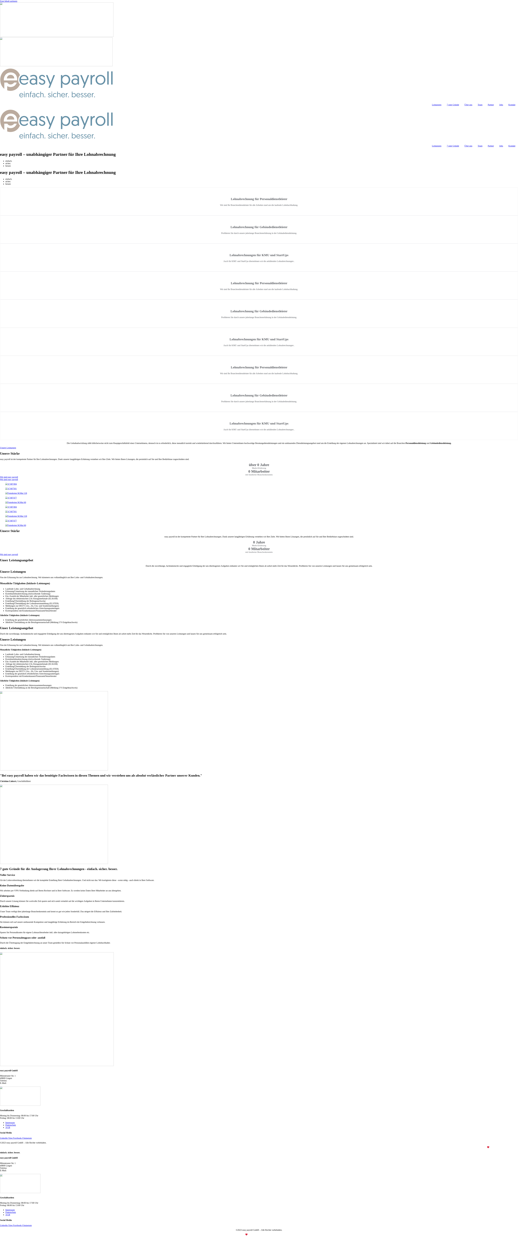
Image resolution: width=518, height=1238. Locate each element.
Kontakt (511, 105)
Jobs (501, 105)
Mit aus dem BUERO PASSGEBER (500, 1147)
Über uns (468, 105)
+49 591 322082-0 (15, 1081)
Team (480, 105)
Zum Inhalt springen (8, 1)
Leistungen (436, 105)
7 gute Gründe (453, 105)
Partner (491, 105)
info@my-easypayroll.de (17, 1083)
